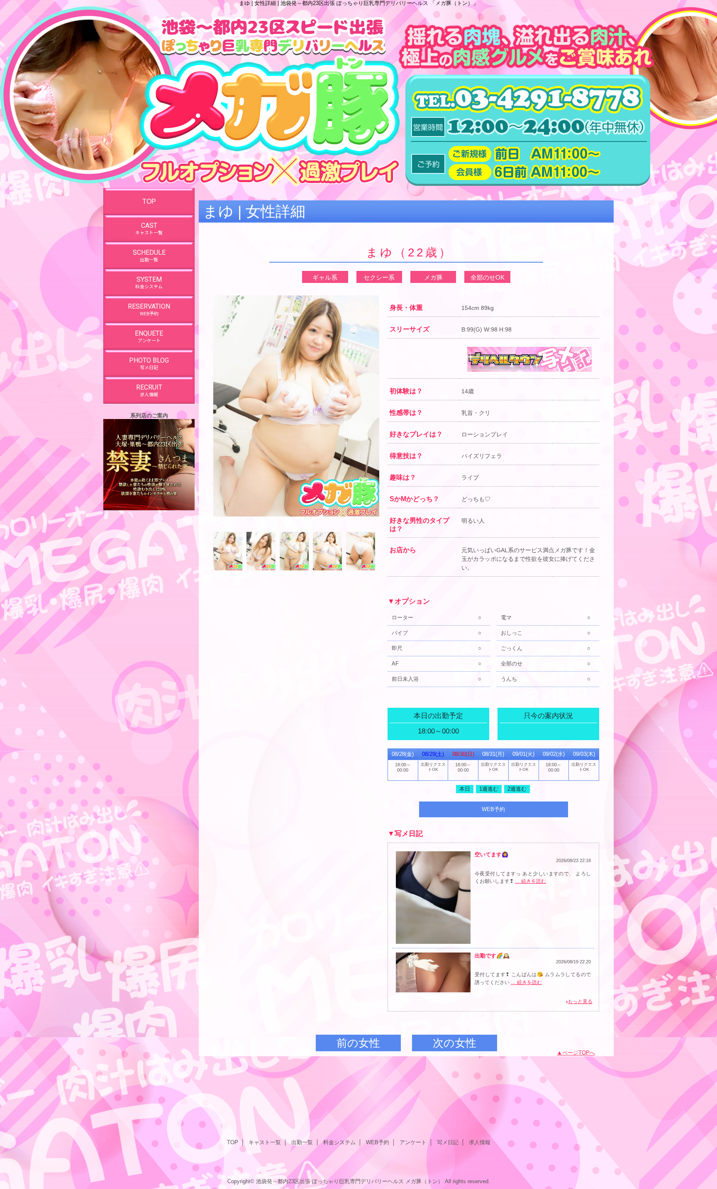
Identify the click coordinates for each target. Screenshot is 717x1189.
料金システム (339, 1142)
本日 (464, 789)
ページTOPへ (578, 1053)
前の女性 (358, 1043)
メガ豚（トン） (424, 1181)
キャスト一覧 (265, 1142)
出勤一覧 (302, 1142)
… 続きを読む (530, 881)
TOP (149, 201)
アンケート (413, 1142)
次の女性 (454, 1043)
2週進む (517, 789)
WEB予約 (493, 809)
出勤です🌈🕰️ (492, 956)
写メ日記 (447, 1142)
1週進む (488, 789)
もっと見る (580, 1001)
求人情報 (479, 1142)
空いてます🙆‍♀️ (491, 854)
